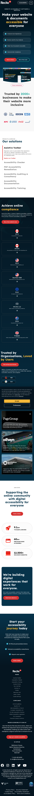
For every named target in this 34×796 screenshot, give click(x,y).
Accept (17, 401)
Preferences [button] (21, 396)
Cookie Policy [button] (17, 394)
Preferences (17, 405)
